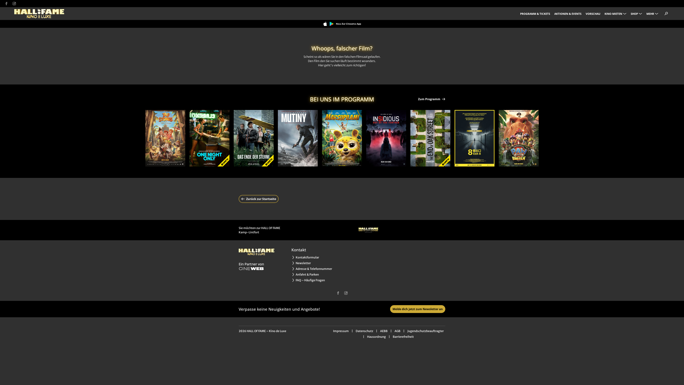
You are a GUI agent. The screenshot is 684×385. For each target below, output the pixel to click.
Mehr (650, 14)
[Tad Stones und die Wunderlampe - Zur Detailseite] (165, 138)
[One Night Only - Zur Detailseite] (209, 138)
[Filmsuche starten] (666, 13)
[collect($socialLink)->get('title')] (6, 3)
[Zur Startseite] (39, 13)
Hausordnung (376, 336)
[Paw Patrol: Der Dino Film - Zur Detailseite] (519, 138)
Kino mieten (613, 14)
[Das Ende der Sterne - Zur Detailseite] (254, 138)
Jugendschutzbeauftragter (425, 331)
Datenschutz (364, 331)
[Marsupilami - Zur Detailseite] (342, 138)
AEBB (384, 331)
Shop (634, 14)
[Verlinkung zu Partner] (368, 230)
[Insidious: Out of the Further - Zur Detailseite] (386, 138)
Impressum (341, 331)
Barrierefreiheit (403, 336)
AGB (397, 331)
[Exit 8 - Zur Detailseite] (474, 138)
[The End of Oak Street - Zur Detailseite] (430, 138)
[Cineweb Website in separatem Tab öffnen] (251, 268)
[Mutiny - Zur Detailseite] (298, 138)
